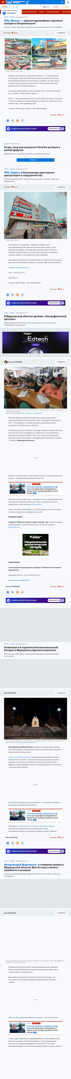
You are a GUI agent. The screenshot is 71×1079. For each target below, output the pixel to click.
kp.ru (15, 33)
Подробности (14, 527)
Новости (6, 17)
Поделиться (62, 33)
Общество (12, 17)
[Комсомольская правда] (16, 2)
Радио (48, 7)
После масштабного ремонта (20, 757)
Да (4, 13)
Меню (3, 2)
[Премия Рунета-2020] (27, 2)
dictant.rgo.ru (36, 504)
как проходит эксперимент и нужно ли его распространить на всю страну (42, 490)
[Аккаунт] (68, 2)
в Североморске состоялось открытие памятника (35, 826)
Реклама (55, 7)
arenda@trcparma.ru (21, 267)
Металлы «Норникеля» (53, 12)
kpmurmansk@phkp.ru (21, 580)
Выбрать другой (11, 13)
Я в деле (41, 12)
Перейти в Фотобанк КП (33, 413)
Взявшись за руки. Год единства (27, 12)
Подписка (65, 7)
